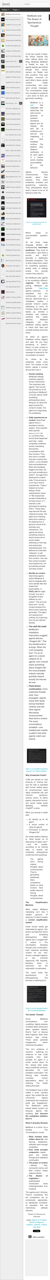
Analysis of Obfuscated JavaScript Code (18, 51)
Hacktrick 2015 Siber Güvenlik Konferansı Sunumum (22, 82)
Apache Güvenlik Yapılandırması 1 (16, 323)
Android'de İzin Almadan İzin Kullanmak (18, 145)
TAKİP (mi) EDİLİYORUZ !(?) (14, 313)
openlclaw (36, 1227)
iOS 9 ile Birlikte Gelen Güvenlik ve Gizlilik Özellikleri (22, 88)
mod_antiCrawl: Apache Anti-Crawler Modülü (20, 271)
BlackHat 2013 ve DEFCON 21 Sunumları (19, 156)
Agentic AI (35, 1220)
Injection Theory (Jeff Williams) (15, 297)
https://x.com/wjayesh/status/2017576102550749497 (36, 223)
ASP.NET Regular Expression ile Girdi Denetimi (21, 308)
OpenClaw (43, 288)
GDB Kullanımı (10, 292)
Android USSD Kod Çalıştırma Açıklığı (18, 234)
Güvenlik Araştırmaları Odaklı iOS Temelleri (19, 171)
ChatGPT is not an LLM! (13, 25)
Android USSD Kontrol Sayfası (15, 239)
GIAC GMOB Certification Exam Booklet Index (20, 72)
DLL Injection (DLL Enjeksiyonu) (16, 135)
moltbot (44, 1224)
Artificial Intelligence (36, 1222)
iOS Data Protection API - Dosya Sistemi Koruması (21, 208)
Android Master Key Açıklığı (14, 192)
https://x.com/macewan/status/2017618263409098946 (37, 1009)
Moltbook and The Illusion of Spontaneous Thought (22, 14)
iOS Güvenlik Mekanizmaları (15, 219)
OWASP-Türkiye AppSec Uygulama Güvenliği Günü (22, 187)
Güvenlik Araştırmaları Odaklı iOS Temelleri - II (20, 166)
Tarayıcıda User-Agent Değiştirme (16, 266)
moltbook (37, 1224)
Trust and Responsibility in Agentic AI (17, 30)
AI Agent (43, 1220)
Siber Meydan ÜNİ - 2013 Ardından (17, 177)
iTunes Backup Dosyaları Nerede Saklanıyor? (20, 245)
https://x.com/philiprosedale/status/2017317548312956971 (37, 770)
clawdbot (29, 1224)
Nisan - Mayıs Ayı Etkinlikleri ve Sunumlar (19, 150)
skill (31, 105)
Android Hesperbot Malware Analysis (17, 119)
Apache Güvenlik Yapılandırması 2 (16, 318)
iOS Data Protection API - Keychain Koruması (20, 203)
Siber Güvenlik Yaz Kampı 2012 (16, 260)
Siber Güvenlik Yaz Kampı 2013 (16, 213)
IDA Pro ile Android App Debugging (17, 56)
